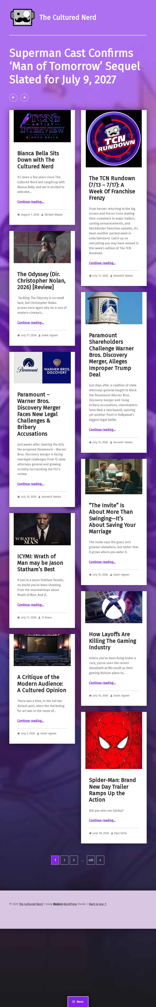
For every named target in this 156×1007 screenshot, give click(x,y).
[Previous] (13, 98)
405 (90, 860)
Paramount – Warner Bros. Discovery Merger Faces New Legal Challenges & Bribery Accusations (39, 414)
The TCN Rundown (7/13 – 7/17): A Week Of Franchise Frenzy (112, 188)
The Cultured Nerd (31, 904)
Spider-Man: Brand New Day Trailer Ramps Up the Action (112, 790)
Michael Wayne (54, 214)
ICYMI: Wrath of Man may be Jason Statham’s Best (40, 563)
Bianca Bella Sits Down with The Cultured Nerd (38, 160)
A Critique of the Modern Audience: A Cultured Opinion (41, 684)
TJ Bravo (47, 617)
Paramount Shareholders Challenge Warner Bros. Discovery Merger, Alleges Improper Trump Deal (111, 355)
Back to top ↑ (98, 904)
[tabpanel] (78, 72)
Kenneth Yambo (123, 275)
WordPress (70, 904)
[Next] (24, 98)
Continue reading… (30, 202)
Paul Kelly (120, 833)
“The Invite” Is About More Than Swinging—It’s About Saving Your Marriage (112, 518)
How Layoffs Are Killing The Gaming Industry (112, 641)
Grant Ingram (50, 335)
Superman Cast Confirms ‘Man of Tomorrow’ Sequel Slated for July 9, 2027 (74, 66)
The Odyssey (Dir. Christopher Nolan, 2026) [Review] (41, 281)
